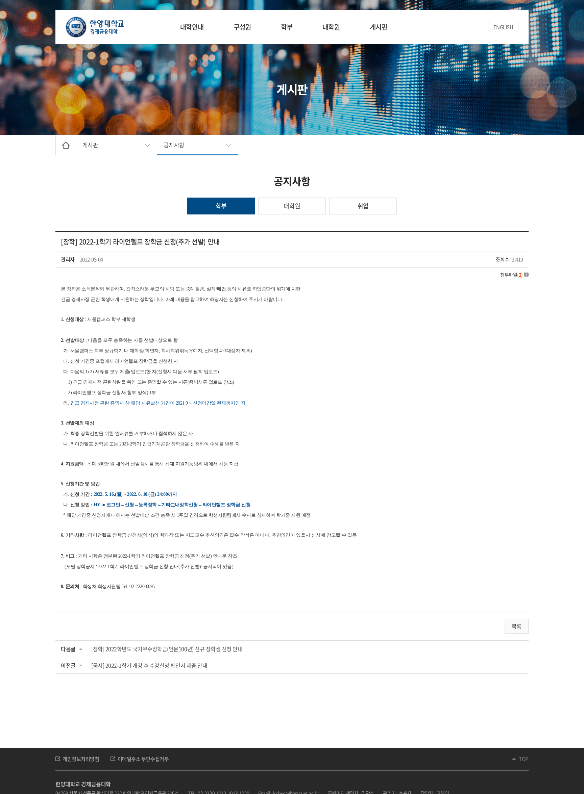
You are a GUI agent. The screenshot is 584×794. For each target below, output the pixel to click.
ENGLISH (503, 27)
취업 (363, 205)
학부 (287, 27)
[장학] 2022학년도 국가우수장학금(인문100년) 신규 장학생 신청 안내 (166, 649)
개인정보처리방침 (81, 759)
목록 (516, 626)
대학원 (331, 27)
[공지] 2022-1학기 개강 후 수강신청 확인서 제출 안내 (149, 665)
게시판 (378, 27)
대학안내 (192, 27)
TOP (524, 759)
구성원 (242, 27)
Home (66, 145)
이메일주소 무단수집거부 (143, 759)
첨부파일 (511, 274)
